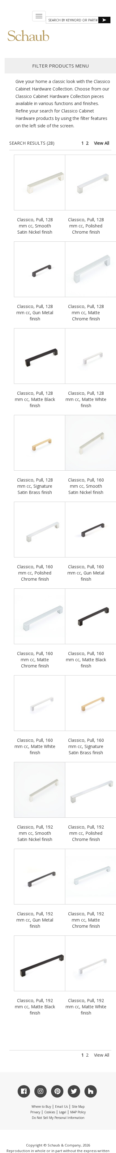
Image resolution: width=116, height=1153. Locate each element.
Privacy (35, 1112)
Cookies (49, 1112)
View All (101, 143)
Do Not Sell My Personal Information (58, 1118)
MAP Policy (78, 1112)
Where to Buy (41, 1106)
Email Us (61, 1106)
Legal (62, 1112)
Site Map (78, 1106)
